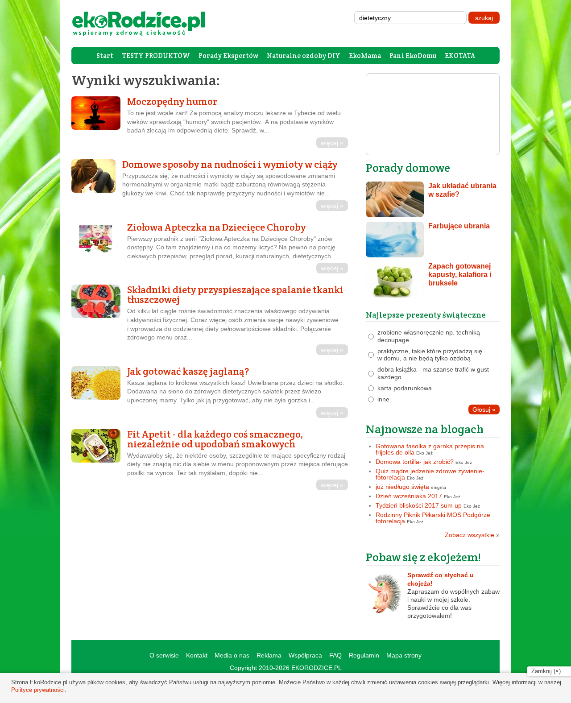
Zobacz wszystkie (472, 535)
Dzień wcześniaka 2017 (409, 496)
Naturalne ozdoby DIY (303, 55)
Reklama (269, 655)
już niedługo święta (402, 486)
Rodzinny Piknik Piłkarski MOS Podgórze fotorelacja (433, 518)
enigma (438, 487)
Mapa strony (404, 655)
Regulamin (364, 655)
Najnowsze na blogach (425, 429)
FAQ (335, 655)
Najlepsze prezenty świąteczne (426, 315)
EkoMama (365, 55)
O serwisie (164, 655)
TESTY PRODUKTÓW (156, 55)
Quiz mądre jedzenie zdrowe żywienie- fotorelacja (430, 474)
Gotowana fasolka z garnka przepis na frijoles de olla (430, 449)
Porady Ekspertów (228, 55)
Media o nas (232, 655)
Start (104, 55)
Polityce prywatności (38, 689)
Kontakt (196, 655)
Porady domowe (408, 167)
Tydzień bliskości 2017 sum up (419, 505)
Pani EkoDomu (412, 55)
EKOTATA (460, 55)
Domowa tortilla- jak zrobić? (415, 461)
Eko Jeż (424, 453)
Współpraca (305, 655)
